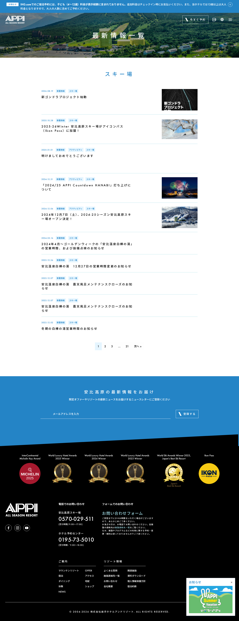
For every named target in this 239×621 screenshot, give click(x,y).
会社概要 (108, 586)
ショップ (89, 586)
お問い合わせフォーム (122, 513)
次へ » (137, 346)
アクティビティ (75, 150)
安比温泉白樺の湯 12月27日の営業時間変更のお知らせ (86, 266)
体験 (61, 586)
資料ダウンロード (136, 575)
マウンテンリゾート (69, 570)
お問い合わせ (110, 581)
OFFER (88, 570)
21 (127, 346)
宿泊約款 (132, 586)
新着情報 (61, 91)
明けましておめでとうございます (67, 156)
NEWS (62, 591)
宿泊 (61, 575)
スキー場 (73, 91)
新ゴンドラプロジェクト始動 (64, 97)
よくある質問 (110, 570)
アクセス (89, 575)
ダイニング (64, 581)
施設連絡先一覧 (122, 527)
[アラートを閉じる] (230, 4)
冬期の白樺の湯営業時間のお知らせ (69, 329)
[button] (201, 611)
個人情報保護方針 (136, 581)
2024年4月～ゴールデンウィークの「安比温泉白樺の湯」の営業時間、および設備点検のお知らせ (87, 246)
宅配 (87, 581)
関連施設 (132, 570)
